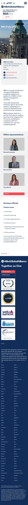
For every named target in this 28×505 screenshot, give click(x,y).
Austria (15, 369)
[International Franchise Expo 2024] (8, 323)
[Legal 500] (8, 298)
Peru (15, 441)
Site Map (2, 343)
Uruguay (2, 475)
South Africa (16, 456)
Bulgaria (2, 381)
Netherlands (16, 434)
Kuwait (15, 420)
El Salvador (16, 396)
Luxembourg (3, 427)
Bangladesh (16, 372)
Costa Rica (3, 389)
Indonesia (3, 410)
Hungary (2, 408)
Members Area (6, 274)
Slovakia (15, 453)
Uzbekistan (16, 475)
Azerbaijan (3, 372)
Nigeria (15, 437)
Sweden (15, 461)
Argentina (16, 367)
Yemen (2, 480)
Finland (2, 398)
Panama (15, 439)
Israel (2, 413)
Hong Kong (16, 405)
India (15, 408)
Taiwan (15, 463)
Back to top (4, 253)
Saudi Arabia (3, 451)
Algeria (15, 364)
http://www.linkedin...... (12, 78)
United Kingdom (4, 473)
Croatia (15, 389)
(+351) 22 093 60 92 (11, 72)
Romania (2, 449)
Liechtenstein (16, 425)
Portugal (2, 446)
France (15, 398)
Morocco (15, 432)
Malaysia (15, 427)
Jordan (2, 417)
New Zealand (3, 437)
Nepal (2, 434)
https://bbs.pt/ (10, 75)
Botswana (16, 376)
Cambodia (16, 381)
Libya (2, 425)
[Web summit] (8, 312)
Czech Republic (17, 391)
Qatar (15, 446)
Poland (15, 444)
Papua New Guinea (4, 441)
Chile (15, 384)
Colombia (15, 386)
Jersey (15, 415)
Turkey (15, 468)
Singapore (3, 453)
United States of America (18, 473)
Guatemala (16, 403)
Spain (15, 458)
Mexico (2, 432)
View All (7, 193)
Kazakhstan (16, 417)
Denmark (2, 393)
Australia (2, 369)
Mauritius (16, 429)
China (2, 386)
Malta (2, 429)
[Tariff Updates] (9, 3)
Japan (2, 415)
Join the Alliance (6, 271)
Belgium (15, 374)
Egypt (2, 396)
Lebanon (2, 422)
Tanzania (2, 465)
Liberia (15, 422)
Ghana (15, 401)
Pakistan (2, 439)
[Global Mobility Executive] (8, 334)
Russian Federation (17, 449)
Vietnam (15, 477)
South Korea (3, 458)
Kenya (2, 420)
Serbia (15, 451)
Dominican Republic (17, 393)
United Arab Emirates (18, 470)
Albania (2, 364)
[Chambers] (8, 284)
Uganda (2, 470)
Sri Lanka (2, 461)
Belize (2, 376)
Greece (2, 403)
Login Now (7, 16)
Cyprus (2, 391)
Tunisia (2, 468)
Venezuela (3, 477)
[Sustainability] (14, 3)
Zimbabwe (16, 480)
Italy (15, 413)
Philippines (3, 444)
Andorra (2, 367)
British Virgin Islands (18, 379)
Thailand (15, 465)
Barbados (3, 374)
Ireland (15, 410)
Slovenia (2, 456)
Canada (2, 384)
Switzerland (3, 463)
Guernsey (3, 405)
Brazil (2, 379)
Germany (2, 401)
